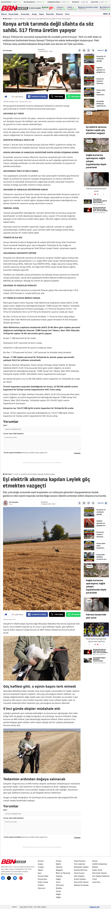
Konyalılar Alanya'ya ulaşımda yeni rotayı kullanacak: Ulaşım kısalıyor (101, 103)
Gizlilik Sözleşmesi (99, 864)
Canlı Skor (96, 882)
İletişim (95, 867)
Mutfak (59, 888)
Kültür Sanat (43, 882)
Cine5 (94, 879)
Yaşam (41, 14)
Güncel (4, 14)
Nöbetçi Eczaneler (81, 885)
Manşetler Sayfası (81, 867)
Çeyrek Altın (106, 7)
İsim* (5, 425)
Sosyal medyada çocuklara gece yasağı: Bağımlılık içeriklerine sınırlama (96, 189)
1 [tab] (95, 194)
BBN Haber (8, 19)
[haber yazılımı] (94, 907)
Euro (70, 7)
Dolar (60, 7)
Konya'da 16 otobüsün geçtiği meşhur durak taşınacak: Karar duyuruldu (101, 58)
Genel (16, 474)
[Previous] (89, 193)
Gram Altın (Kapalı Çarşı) (89, 7)
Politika (41, 885)
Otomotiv (60, 885)
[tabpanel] (96, 184)
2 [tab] (97, 194)
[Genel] (96, 116)
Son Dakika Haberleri (101, 876)
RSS (15, 907)
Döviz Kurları (79, 873)
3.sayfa (41, 867)
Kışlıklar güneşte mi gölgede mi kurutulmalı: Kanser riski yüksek (101, 70)
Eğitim (58, 864)
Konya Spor (25, 14)
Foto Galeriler (79, 864)
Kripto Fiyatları (80, 879)
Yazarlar (59, 867)
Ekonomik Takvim (81, 882)
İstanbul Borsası (80, 870)
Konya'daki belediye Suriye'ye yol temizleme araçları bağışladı (101, 557)
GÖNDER (77, 453)
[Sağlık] (96, 604)
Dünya (58, 861)
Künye (94, 861)
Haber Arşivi (97, 870)
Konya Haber (14, 14)
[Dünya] (96, 145)
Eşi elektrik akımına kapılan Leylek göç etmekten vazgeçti (96, 130)
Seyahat (59, 876)
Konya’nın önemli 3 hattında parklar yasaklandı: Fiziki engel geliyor (100, 81)
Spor (40, 873)
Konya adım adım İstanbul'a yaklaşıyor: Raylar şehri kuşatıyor (100, 92)
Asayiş (34, 14)
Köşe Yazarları (80, 861)
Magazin (59, 870)
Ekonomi (59, 14)
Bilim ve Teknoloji (19, 19)
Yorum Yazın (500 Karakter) (13, 434)
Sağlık (58, 879)
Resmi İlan (50, 14)
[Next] (103, 193)
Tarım (67, 14)
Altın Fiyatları (79, 876)
